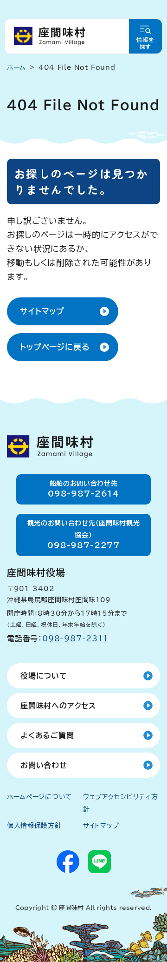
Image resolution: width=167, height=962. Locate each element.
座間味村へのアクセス (58, 705)
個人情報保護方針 (34, 825)
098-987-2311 (75, 638)
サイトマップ (42, 311)
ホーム (16, 67)
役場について (43, 675)
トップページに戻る (55, 347)
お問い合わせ (43, 765)
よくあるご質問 (47, 735)
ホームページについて (39, 797)
